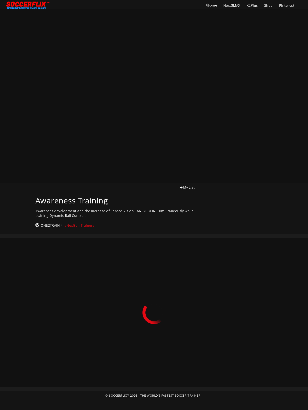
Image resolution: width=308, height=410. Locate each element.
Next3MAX (231, 5)
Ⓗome (211, 5)
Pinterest (286, 5)
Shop (268, 5)
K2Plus (252, 5)
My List (189, 187)
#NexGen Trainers (79, 225)
